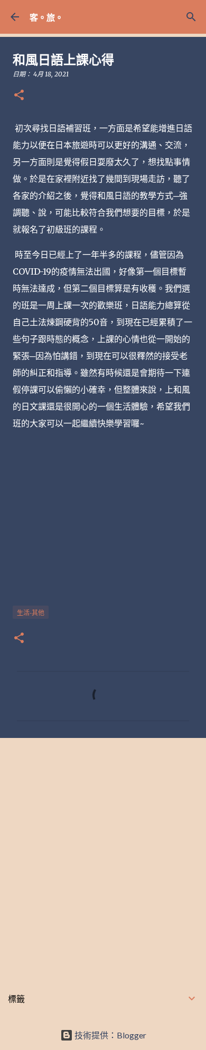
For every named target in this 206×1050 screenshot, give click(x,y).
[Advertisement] (103, 856)
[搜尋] (191, 17)
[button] (19, 96)
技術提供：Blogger (109, 1035)
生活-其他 (30, 613)
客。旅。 (46, 17)
